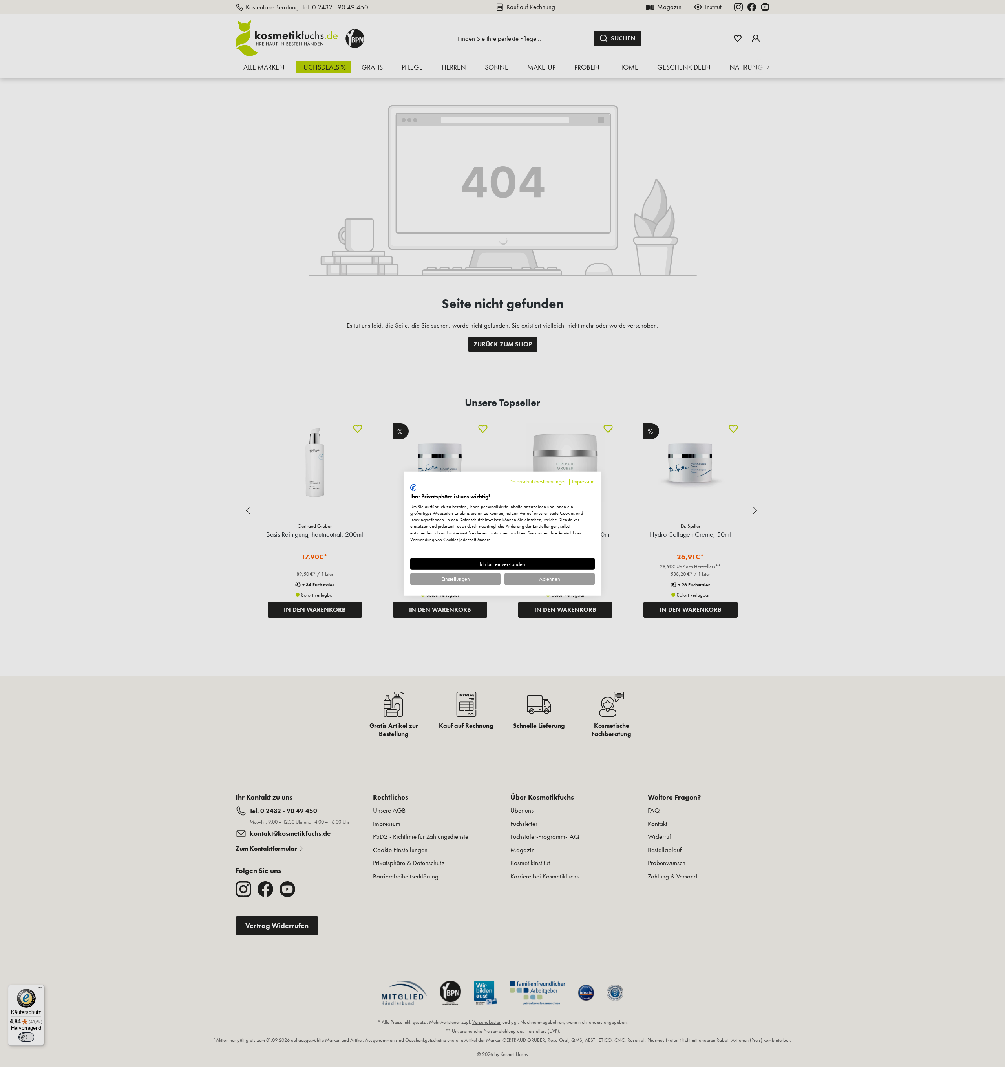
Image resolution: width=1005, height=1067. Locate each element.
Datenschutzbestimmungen (538, 481)
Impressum (583, 481)
